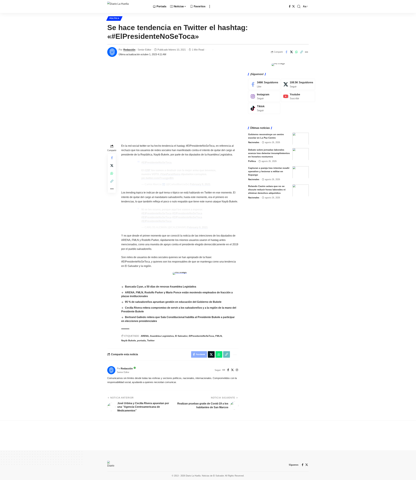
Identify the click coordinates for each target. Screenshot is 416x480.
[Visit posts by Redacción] (112, 52)
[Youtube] (298, 96)
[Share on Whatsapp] (296, 52)
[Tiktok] (264, 108)
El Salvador (181, 336)
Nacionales (253, 142)
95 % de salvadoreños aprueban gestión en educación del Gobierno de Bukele (173, 302)
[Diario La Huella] (127, 6)
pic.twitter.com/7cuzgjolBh (157, 178)
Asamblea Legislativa (162, 336)
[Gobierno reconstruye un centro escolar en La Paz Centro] (300, 139)
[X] (293, 6)
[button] (209, 6)
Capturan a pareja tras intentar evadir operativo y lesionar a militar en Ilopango (268, 171)
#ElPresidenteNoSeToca (156, 162)
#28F (147, 170)
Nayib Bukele (128, 340)
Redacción (129, 49)
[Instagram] (236, 370)
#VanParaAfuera (170, 174)
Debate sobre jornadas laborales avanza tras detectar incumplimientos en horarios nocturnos (269, 153)
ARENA (145, 336)
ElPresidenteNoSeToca (201, 336)
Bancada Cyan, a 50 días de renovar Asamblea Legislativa (160, 286)
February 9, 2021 (200, 184)
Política (114, 18)
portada (141, 340)
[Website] (223, 370)
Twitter (151, 340)
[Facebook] (289, 6)
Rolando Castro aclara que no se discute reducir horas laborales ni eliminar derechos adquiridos (267, 189)
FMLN (218, 336)
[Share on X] (291, 52)
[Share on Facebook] (286, 52)
